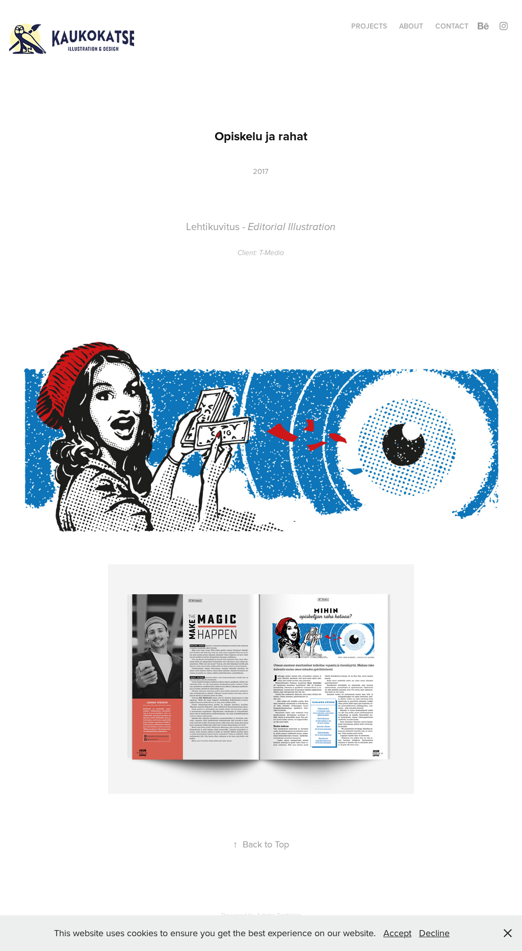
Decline (434, 933)
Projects (369, 26)
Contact (451, 26)
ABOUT (411, 26)
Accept (397, 933)
